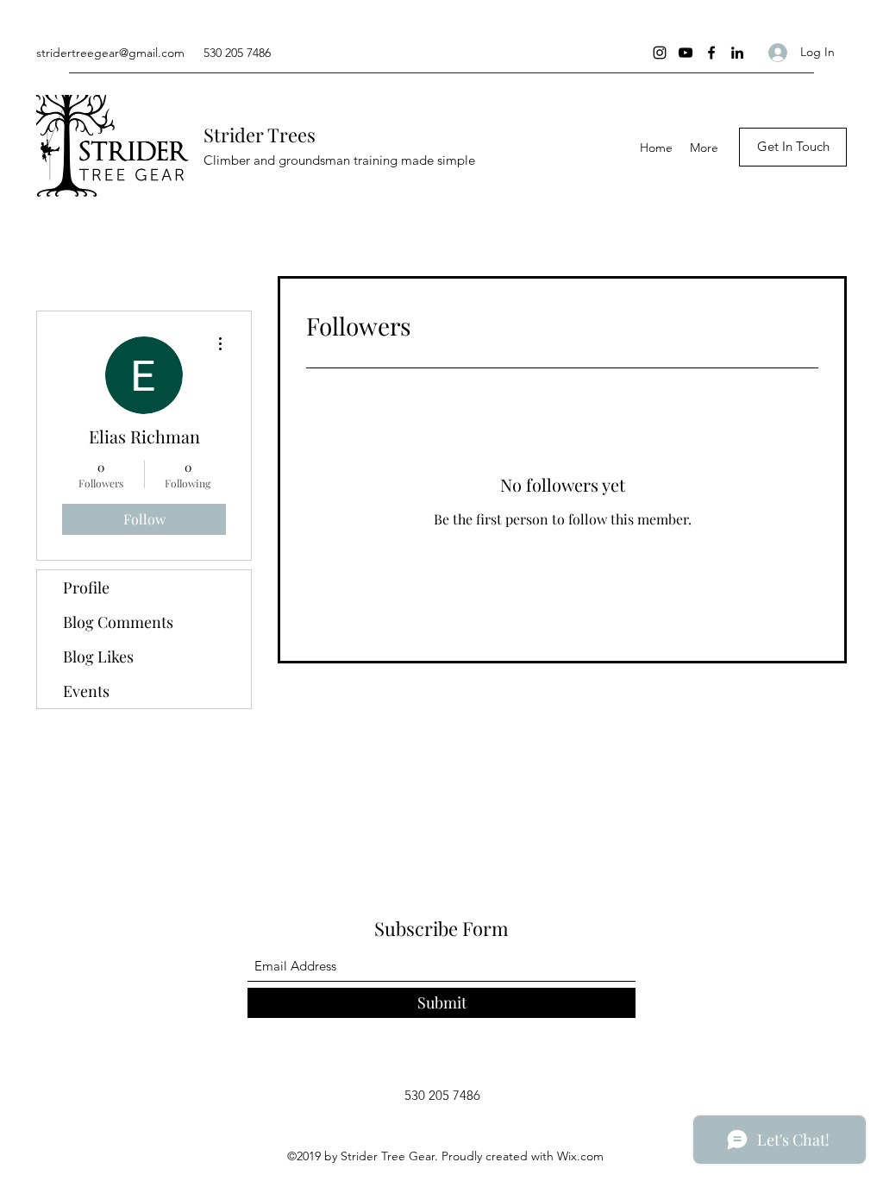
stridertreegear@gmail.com (110, 52)
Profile (86, 587)
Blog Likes (98, 656)
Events (86, 691)
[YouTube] (685, 52)
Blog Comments (118, 622)
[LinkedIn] (737, 52)
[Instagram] (659, 52)
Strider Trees (260, 135)
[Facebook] (711, 52)
